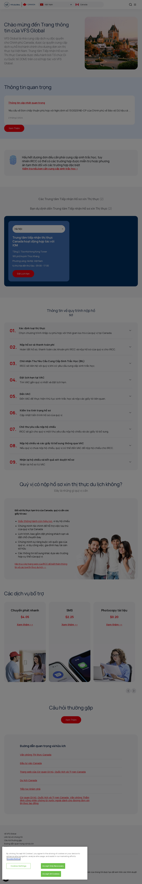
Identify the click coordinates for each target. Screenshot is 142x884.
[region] (44, 863)
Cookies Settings (18, 866)
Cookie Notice (13, 859)
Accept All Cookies (50, 874)
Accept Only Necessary (53, 866)
